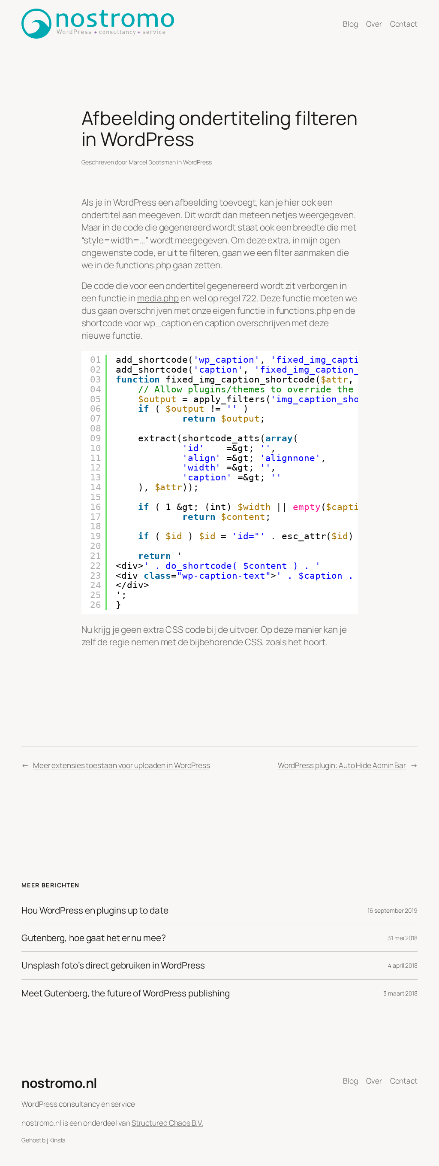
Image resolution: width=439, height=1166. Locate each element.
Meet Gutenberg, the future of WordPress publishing (125, 993)
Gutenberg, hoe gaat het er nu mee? (93, 938)
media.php (158, 298)
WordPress (197, 162)
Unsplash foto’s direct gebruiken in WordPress (113, 965)
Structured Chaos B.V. (167, 1122)
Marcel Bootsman (152, 162)
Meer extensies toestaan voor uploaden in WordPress (121, 765)
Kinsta (57, 1140)
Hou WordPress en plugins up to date (94, 910)
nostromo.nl (59, 1083)
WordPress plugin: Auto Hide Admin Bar (342, 765)
